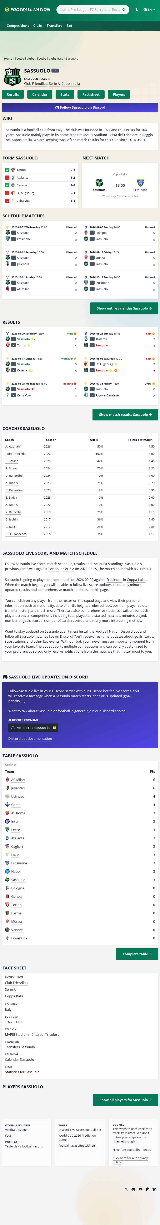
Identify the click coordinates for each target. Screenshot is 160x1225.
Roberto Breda (15, 454)
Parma (16, 913)
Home (8, 58)
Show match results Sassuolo (124, 414)
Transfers (54, 25)
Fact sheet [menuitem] (91, 94)
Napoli (16, 871)
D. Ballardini (14, 476)
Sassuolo (18, 880)
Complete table (136, 954)
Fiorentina (19, 938)
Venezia (17, 930)
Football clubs (24, 58)
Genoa (16, 896)
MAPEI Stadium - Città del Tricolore (32, 1034)
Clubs (37, 25)
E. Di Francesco (15, 534)
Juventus (18, 788)
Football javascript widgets (77, 1145)
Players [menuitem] (119, 94)
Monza (16, 921)
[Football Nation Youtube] (140, 1189)
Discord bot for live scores (110, 691)
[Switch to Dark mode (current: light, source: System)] (136, 9)
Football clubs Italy (50, 58)
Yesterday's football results (24, 1146)
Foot (8, 1135)
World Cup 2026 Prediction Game (77, 1137)
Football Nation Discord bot (117, 631)
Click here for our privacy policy (130, 1160)
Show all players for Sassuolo (124, 1100)
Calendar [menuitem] (39, 94)
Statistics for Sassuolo (22, 1072)
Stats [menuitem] (65, 94)
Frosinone (114, 579)
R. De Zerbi (13, 512)
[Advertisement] (80, 45)
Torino (53, 569)
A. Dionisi (12, 483)
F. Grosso (11, 461)
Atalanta (17, 838)
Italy (8, 1009)
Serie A (54, 83)
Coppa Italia (70, 83)
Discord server (113, 711)
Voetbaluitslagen (17, 1130)
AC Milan (18, 779)
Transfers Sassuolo (20, 1047)
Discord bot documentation (30, 738)
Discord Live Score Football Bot (80, 1130)
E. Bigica (11, 497)
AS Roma (18, 813)
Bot (69, 25)
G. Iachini (12, 519)
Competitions (18, 25)
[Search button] (123, 10)
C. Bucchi (11, 527)
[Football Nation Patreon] (147, 1189)
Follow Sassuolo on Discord (82, 107)
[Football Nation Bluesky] (154, 1189)
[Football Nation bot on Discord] (133, 1189)
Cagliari (17, 846)
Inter (15, 821)
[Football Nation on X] (126, 1189)
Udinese (17, 796)
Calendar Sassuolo (19, 1059)
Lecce (15, 830)
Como (16, 804)
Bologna (17, 888)
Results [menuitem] (13, 94)
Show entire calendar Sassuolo (123, 308)
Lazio (15, 855)
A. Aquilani (13, 446)
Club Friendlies (35, 83)
